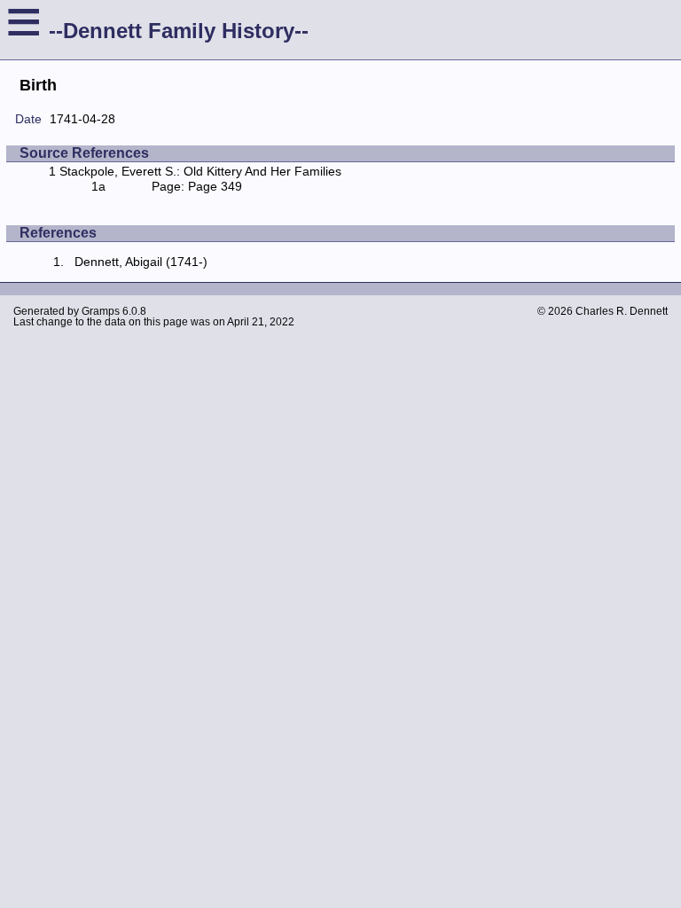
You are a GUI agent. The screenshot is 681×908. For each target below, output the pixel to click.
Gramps (101, 311)
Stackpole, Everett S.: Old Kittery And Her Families (200, 171)
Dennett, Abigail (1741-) (140, 261)
